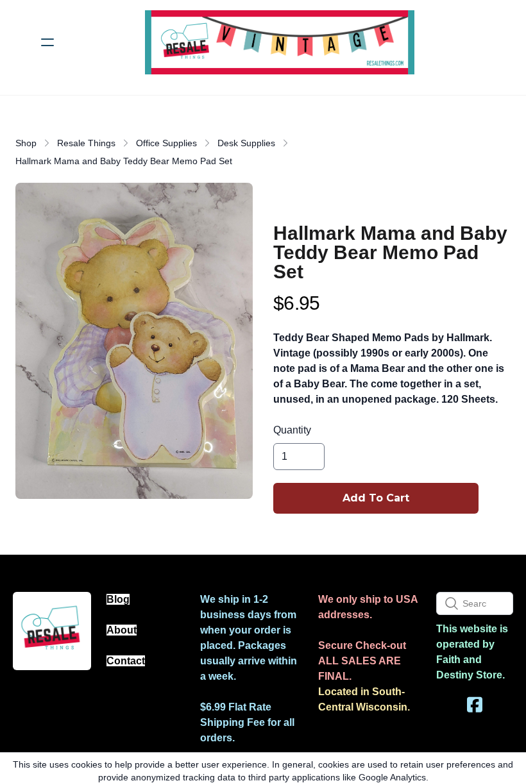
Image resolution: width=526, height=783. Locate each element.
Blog (118, 599)
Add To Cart (376, 498)
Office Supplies (166, 143)
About (121, 630)
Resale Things (86, 143)
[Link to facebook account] (474, 704)
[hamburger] (47, 42)
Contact (125, 660)
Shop (26, 143)
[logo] (279, 42)
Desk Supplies (246, 143)
